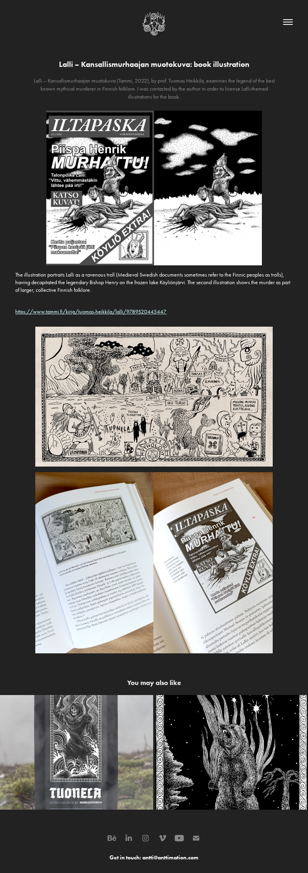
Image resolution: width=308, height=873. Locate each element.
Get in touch (124, 857)
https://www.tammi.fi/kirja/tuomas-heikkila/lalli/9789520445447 (90, 311)
